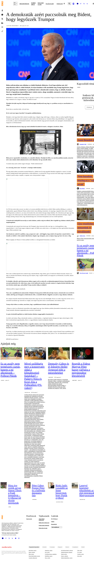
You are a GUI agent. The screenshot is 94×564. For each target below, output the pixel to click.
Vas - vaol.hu (79, 552)
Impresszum (29, 518)
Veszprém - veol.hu (80, 554)
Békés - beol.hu (31, 554)
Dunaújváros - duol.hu (48, 550)
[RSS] (87, 4)
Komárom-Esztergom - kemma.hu (66, 552)
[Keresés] (69, 3)
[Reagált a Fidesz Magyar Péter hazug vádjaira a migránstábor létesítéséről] (82, 353)
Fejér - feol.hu (47, 552)
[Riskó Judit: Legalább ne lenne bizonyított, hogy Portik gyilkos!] (51, 485)
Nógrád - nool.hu (64, 554)
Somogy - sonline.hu (64, 556)
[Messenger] (2, 14)
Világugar (50, 3)
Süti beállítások (55, 527)
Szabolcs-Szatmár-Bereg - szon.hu (66, 557)
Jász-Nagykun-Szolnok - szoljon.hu (67, 550)
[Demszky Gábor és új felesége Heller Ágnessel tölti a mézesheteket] (59, 353)
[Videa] (77, 4)
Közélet (44, 547)
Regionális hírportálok (34, 547)
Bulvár (67, 547)
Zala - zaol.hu (79, 556)
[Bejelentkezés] (73, 4)
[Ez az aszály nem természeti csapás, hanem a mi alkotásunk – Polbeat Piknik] (11, 353)
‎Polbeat (90, 273)
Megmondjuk (24, 3)
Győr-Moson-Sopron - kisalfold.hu (50, 554)
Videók (52, 521)
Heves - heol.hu (47, 557)
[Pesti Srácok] (6, 3)
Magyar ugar (41, 3)
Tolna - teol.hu (79, 550)
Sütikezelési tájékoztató (44, 522)
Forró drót (33, 3)
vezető (78, 87)
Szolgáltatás (75, 547)
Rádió (83, 547)
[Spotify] (16, 538)
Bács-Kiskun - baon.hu (32, 550)
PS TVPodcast (54, 518)
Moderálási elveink (43, 528)
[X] (84, 4)
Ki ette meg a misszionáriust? (13, 25)
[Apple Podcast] (19, 538)
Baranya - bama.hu (32, 552)
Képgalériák (54, 524)
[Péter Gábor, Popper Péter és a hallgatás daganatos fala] (27, 485)
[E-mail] (2, 27)
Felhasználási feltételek (44, 525)
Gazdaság (52, 547)
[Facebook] (81, 4)
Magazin (60, 547)
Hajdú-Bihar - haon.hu (48, 556)
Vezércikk (89, 144)
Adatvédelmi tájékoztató (41, 519)
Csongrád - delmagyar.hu (33, 557)
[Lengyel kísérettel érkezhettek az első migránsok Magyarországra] (75, 485)
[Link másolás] (2, 31)
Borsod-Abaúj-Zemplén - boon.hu (34, 556)
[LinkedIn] (2, 23)
